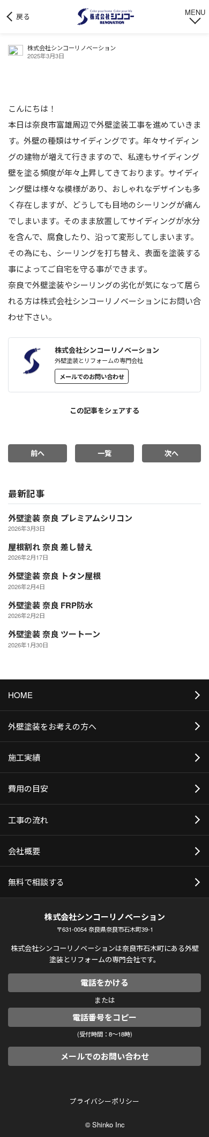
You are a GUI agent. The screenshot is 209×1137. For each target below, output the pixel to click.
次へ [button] (171, 453)
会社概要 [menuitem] (24, 850)
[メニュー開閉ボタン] (195, 15)
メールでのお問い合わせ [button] (91, 376)
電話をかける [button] (104, 982)
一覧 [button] (104, 453)
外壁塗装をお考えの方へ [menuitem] (52, 726)
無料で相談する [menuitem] (36, 881)
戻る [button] (23, 16)
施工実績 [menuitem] (24, 757)
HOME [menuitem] (20, 694)
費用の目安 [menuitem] (28, 788)
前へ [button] (37, 453)
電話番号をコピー (104, 1017)
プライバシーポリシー (104, 1101)
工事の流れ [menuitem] (28, 819)
